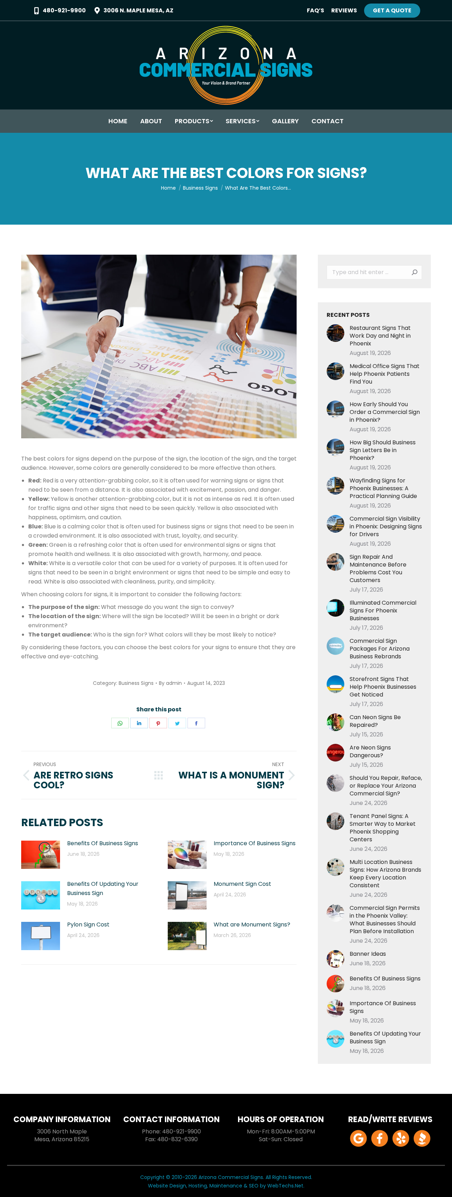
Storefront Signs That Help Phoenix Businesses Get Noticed (383, 687)
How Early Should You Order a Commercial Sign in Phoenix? (385, 412)
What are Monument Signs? (252, 924)
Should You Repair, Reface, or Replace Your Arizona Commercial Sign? (386, 786)
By (170, 683)
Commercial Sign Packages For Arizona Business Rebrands (380, 648)
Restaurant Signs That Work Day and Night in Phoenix (380, 336)
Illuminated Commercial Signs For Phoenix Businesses (383, 610)
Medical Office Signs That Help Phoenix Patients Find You (385, 374)
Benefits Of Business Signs (102, 843)
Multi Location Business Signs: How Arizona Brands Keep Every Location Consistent (385, 873)
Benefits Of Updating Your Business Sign (102, 888)
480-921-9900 (64, 10)
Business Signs (136, 683)
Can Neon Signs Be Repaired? (375, 721)
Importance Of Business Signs (255, 843)
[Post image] (40, 855)
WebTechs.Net (285, 1185)
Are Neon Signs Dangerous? (370, 751)
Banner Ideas (368, 954)
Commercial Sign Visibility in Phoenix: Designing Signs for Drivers (386, 526)
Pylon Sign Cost (88, 924)
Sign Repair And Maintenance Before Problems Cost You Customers (378, 568)
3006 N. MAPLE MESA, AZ (138, 10)
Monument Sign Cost (242, 884)
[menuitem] (315, 10)
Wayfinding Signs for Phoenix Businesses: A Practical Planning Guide (383, 488)
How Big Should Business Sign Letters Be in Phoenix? (383, 450)
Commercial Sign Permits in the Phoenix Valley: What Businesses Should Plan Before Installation (385, 919)
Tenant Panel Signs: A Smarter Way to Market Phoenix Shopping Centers (383, 827)
